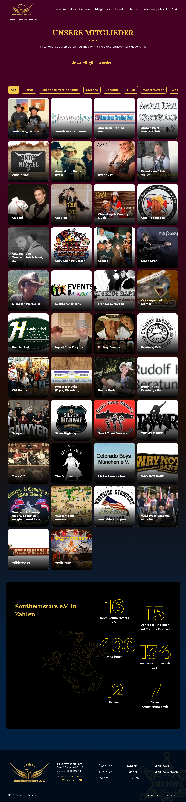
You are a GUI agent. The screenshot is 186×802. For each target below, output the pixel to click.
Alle (13, 90)
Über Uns (105, 766)
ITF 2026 (172, 9)
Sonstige (112, 90)
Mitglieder (102, 9)
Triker (130, 90)
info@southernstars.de (75, 776)
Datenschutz (170, 795)
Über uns (84, 9)
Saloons (92, 90)
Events (120, 9)
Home (56, 9)
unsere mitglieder (28, 20)
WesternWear (153, 90)
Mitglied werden (166, 772)
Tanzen (134, 9)
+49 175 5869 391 (71, 780)
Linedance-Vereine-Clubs (60, 90)
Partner (131, 772)
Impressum (153, 795)
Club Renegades (153, 9)
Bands (29, 90)
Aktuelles (69, 9)
